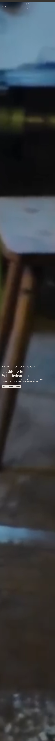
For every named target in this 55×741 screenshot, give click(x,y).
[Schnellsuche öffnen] (5, 6)
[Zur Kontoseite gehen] (49, 6)
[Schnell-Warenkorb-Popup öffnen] (52, 6)
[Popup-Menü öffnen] (2, 6)
